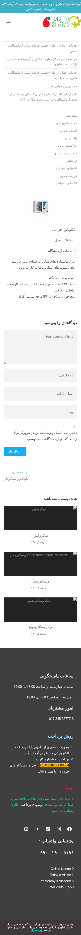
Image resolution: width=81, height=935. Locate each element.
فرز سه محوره (68, 176)
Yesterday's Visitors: (56, 881)
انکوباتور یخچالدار (66, 183)
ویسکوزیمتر (40, 581)
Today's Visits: (61, 875)
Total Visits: (56, 887)
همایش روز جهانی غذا (63, 86)
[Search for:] (3, 21)
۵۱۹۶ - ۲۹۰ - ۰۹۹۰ (56, 852)
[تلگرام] (37, 829)
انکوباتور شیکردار (66, 168)
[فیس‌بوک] (69, 829)
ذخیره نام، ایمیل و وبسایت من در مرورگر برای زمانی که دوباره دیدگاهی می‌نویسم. (45, 436)
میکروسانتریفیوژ (40, 627)
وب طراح (36, 930)
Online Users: (61, 869)
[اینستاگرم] (59, 829)
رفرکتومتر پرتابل (66, 145)
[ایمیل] (26, 829)
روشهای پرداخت (31, 804)
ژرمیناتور (71, 160)
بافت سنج (71, 138)
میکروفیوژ (71, 115)
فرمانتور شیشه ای (65, 153)
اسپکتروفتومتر (68, 130)
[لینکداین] (48, 829)
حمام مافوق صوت (65, 123)
